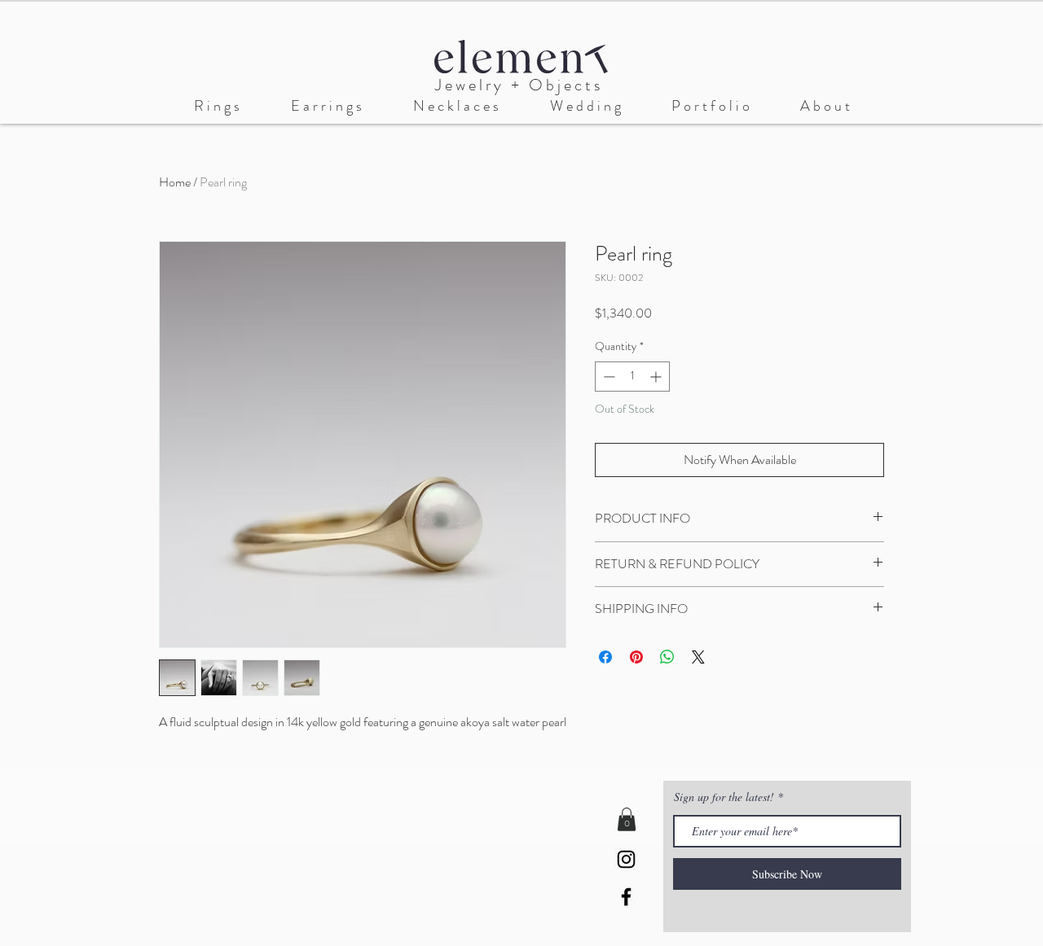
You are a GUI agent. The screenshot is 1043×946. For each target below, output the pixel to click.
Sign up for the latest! (725, 797)
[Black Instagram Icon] (626, 859)
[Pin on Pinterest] (636, 657)
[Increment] (657, 376)
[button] (585, 106)
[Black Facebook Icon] (626, 897)
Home (175, 182)
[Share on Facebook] (605, 657)
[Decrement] (607, 376)
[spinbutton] (632, 376)
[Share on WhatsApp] (667, 657)
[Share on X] (698, 657)
